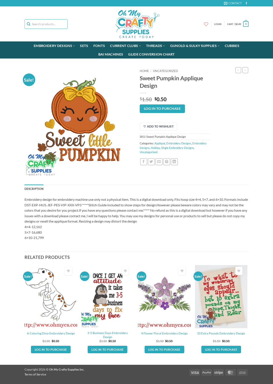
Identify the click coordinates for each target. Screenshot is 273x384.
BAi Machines (110, 54)
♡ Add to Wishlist (158, 126)
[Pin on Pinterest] (166, 161)
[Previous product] (245, 70)
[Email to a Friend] (159, 161)
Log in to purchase (162, 108)
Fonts (99, 46)
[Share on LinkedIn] (174, 161)
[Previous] (25, 314)
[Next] (247, 314)
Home (144, 71)
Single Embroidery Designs (177, 147)
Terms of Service (35, 374)
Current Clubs (124, 46)
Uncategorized (165, 71)
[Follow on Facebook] (246, 3)
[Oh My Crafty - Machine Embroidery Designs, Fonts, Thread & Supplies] (136, 23)
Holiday (155, 147)
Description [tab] (34, 189)
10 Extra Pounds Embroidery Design (221, 333)
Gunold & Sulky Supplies (193, 46)
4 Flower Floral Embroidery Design (164, 333)
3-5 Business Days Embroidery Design (107, 335)
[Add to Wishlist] (68, 271)
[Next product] (238, 70)
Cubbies (232, 46)
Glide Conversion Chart (151, 54)
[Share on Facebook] (143, 161)
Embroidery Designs (53, 46)
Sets (84, 46)
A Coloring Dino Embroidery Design (51, 333)
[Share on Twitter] (151, 161)
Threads (154, 46)
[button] (237, 24)
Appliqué (159, 143)
